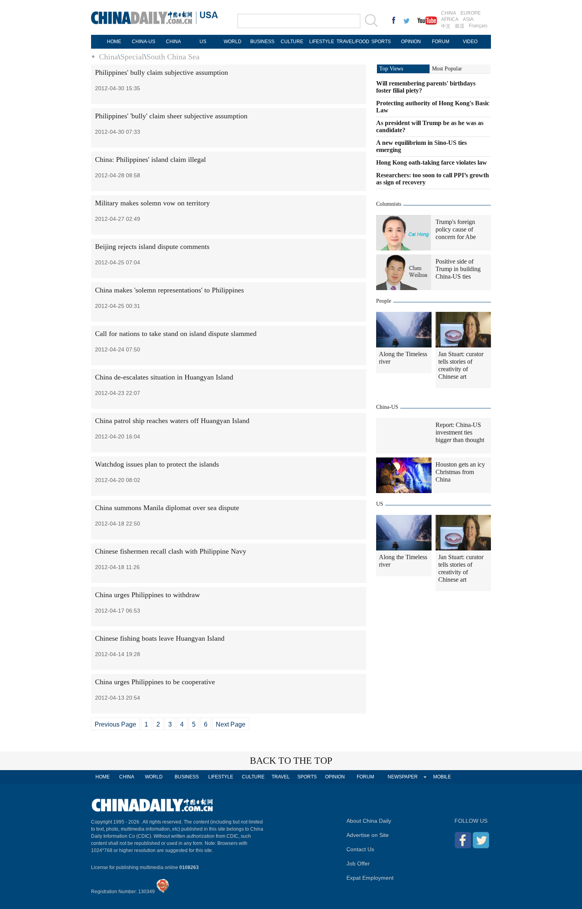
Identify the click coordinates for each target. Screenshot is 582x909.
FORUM (440, 41)
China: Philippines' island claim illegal (150, 159)
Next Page (230, 724)
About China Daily (368, 821)
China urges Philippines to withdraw (147, 595)
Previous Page (115, 724)
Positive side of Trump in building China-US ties (458, 269)
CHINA (448, 13)
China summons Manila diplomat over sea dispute (167, 508)
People (383, 301)
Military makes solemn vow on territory (152, 203)
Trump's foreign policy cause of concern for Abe (456, 229)
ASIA (468, 19)
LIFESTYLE (321, 41)
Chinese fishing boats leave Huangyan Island (159, 638)
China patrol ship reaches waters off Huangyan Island (172, 421)
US (203, 41)
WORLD (233, 41)
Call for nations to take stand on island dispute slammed (176, 334)
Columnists (388, 204)
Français (478, 25)
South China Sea (173, 56)
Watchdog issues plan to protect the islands (157, 464)
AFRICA (449, 19)
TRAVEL (281, 777)
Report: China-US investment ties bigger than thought (460, 432)
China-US (387, 407)
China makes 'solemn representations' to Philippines (169, 290)
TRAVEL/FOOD (351, 41)
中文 (446, 26)
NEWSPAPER (403, 777)
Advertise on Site (367, 835)
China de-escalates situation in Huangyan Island (164, 377)
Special (132, 56)
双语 (459, 26)
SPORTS (381, 41)
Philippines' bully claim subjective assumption (161, 72)
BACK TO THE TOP (291, 760)
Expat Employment (370, 878)
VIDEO (470, 41)
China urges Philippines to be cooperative (155, 682)
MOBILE (442, 777)
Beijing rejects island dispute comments (152, 246)
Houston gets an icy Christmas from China (460, 472)
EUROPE (470, 13)
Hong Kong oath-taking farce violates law (431, 162)
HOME (114, 41)
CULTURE (292, 41)
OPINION (411, 41)
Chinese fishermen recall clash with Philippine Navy (170, 551)
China (108, 56)
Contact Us (360, 849)
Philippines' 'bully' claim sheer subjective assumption (171, 116)
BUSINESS (262, 41)
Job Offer (358, 863)
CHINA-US (143, 41)
